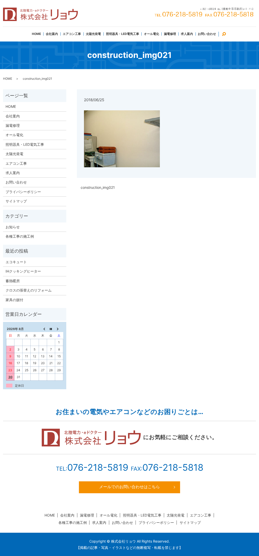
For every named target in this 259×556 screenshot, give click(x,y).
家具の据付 (14, 300)
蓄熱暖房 (13, 281)
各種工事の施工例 (20, 236)
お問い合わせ (207, 34)
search (226, 33)
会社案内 (52, 34)
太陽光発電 (93, 34)
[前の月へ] (43, 328)
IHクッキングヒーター (23, 271)
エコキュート (16, 262)
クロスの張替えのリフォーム (29, 290)
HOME (36, 34)
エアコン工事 (72, 34)
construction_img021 (98, 187)
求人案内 (187, 34)
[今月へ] (51, 328)
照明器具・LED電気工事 (122, 34)
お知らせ (13, 227)
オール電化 (151, 34)
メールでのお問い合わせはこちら (129, 486)
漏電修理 (170, 34)
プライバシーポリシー (23, 192)
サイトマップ (16, 201)
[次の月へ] (59, 328)
